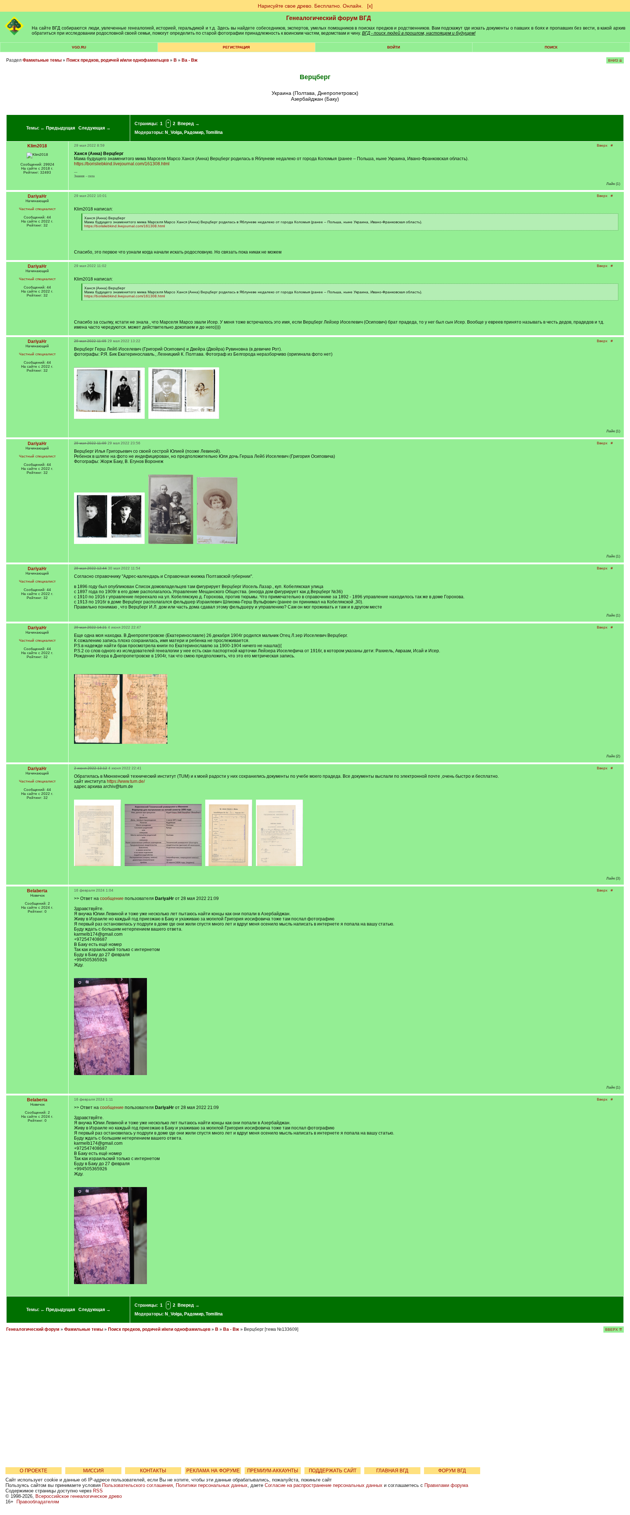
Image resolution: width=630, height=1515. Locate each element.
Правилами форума (446, 1485)
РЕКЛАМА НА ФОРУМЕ (213, 1470)
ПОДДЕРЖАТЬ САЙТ (333, 1470)
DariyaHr (37, 196)
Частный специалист (37, 209)
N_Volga (173, 132)
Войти (393, 47)
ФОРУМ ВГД (452, 1470)
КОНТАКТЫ (153, 1470)
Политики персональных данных (212, 1485)
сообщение (112, 898)
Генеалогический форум (32, 1329)
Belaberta (37, 890)
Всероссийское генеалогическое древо (78, 1496)
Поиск (551, 47)
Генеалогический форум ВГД (328, 18)
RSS (98, 1490)
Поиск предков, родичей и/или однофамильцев (117, 60)
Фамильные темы (42, 60)
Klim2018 (37, 145)
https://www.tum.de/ (126, 781)
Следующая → (94, 128)
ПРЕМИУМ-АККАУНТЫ (272, 1470)
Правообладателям (37, 1501)
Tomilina (214, 132)
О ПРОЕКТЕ (33, 1470)
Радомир (193, 132)
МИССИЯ (93, 1470)
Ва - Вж (190, 60)
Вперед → (188, 123)
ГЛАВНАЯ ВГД (392, 1470)
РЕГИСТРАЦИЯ (236, 47)
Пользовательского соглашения (137, 1485)
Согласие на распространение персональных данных (323, 1485)
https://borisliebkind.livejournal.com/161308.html (122, 163)
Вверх (602, 145)
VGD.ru (79, 47)
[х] (370, 6)
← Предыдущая (57, 128)
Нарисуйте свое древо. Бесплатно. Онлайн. (310, 6)
